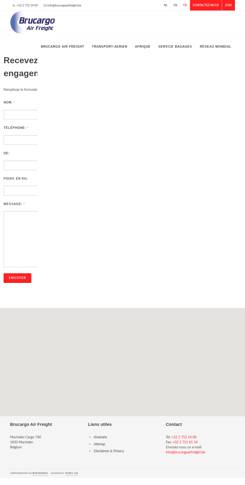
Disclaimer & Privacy (109, 451)
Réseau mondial (215, 46)
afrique (142, 46)
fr (185, 5)
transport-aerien (109, 46)
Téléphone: (15, 128)
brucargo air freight (62, 46)
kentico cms (71, 473)
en (175, 5)
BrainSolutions (40, 473)
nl (165, 5)
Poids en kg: (16, 178)
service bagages (175, 46)
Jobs (228, 5)
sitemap (99, 444)
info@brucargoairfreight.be (64, 5)
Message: (13, 204)
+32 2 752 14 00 (27, 5)
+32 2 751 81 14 (185, 442)
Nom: (8, 102)
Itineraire (100, 437)
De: (7, 153)
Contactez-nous (206, 5)
